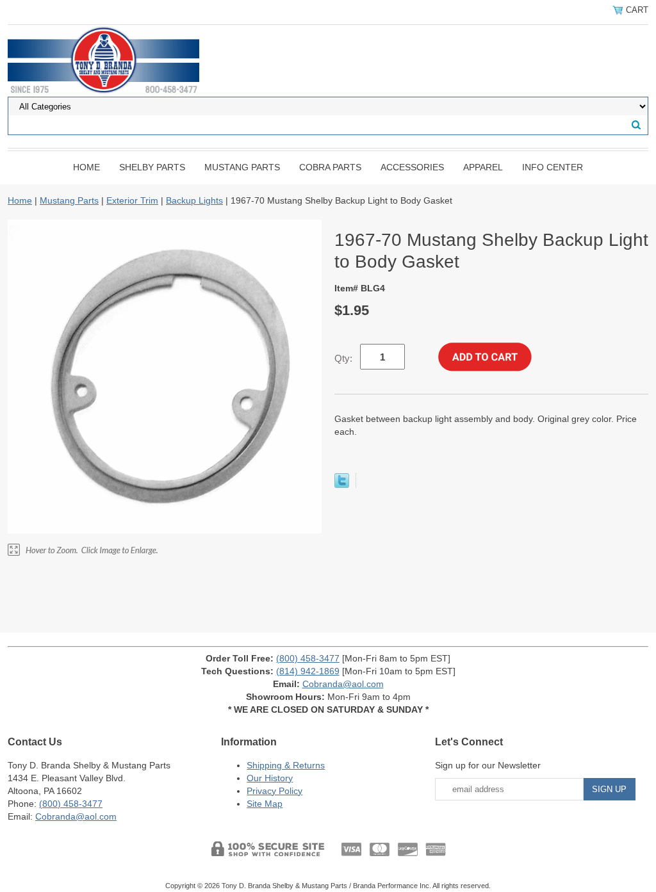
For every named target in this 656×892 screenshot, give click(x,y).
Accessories (412, 167)
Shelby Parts (152, 167)
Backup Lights (194, 200)
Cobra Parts (330, 167)
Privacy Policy (274, 791)
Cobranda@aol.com (343, 684)
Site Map (265, 804)
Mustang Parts (242, 167)
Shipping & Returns (286, 765)
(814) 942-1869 (308, 671)
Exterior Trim (132, 200)
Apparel (483, 167)
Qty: (343, 358)
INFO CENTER (552, 167)
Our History (270, 778)
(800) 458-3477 (308, 658)
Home (86, 167)
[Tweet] (341, 485)
